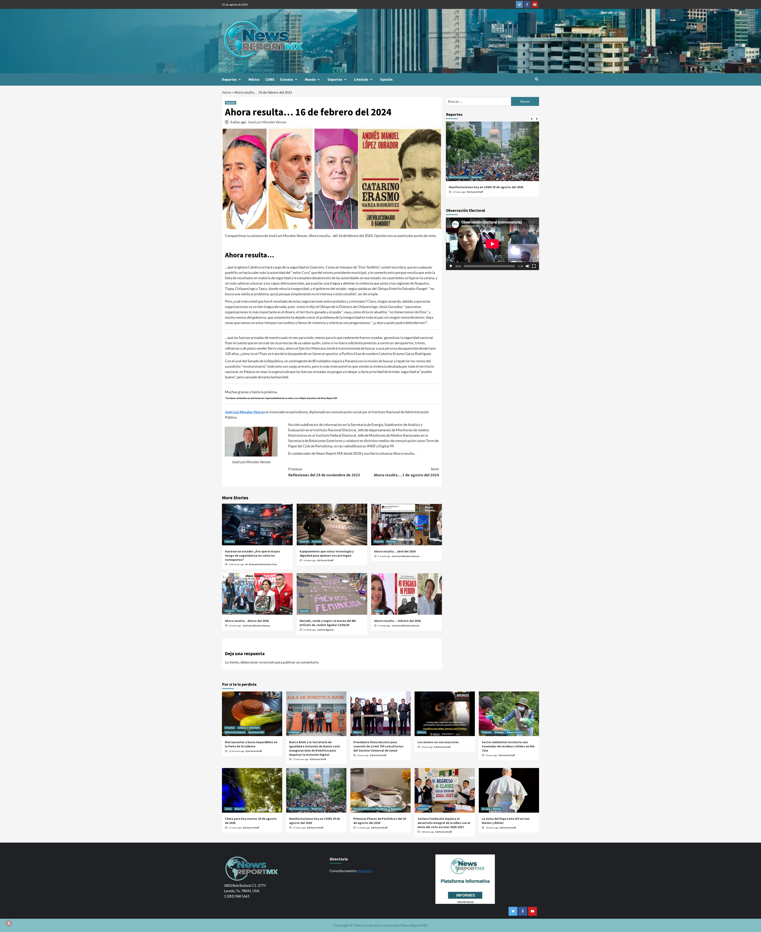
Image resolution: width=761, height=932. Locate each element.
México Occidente (235, 732)
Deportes (335, 79)
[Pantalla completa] (534, 266)
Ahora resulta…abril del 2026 (395, 551)
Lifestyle (361, 79)
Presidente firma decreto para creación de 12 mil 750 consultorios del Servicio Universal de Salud (378, 746)
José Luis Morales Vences (267, 122)
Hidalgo (499, 732)
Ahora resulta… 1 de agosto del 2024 (406, 471)
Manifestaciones (458, 177)
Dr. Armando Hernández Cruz (261, 564)
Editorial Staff (325, 560)
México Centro (515, 732)
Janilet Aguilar (325, 629)
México (254, 79)
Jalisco (242, 727)
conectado (267, 662)
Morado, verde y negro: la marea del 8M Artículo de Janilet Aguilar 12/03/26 (328, 623)
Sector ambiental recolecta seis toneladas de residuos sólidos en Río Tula (508, 746)
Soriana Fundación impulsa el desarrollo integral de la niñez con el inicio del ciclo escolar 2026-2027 (444, 823)
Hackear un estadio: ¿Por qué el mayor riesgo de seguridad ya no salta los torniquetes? (252, 555)
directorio (364, 871)
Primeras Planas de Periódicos (370, 808)
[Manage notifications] (9, 923)
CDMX (269, 79)
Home (226, 92)
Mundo (310, 79)
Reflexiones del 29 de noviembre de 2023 (324, 471)
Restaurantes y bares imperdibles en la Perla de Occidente (251, 744)
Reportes (229, 79)
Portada (316, 541)
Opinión (386, 79)
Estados (286, 79)
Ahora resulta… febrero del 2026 (397, 621)
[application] (492, 244)
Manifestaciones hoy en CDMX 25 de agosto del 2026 (486, 187)
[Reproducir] (451, 266)
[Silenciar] (528, 266)
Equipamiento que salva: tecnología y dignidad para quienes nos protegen (327, 553)
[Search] (536, 79)
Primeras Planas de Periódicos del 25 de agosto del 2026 (379, 821)
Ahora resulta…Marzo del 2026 (247, 621)
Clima (228, 808)
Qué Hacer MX (256, 732)
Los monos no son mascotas (438, 742)
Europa (486, 808)
